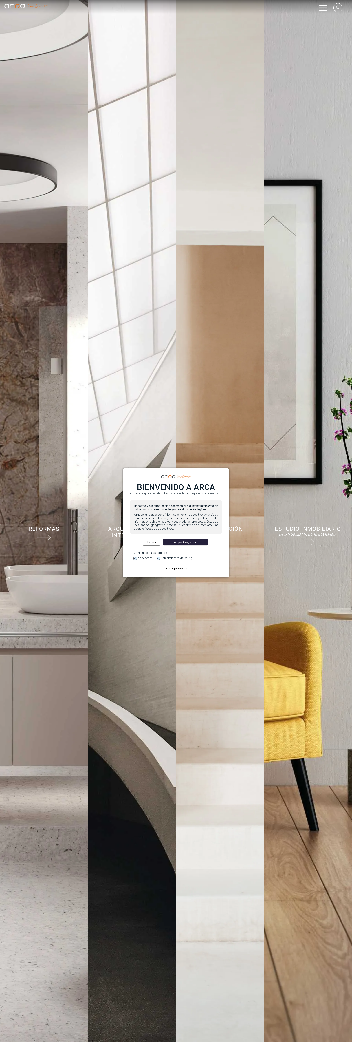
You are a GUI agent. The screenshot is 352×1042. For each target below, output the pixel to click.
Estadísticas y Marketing (176, 558)
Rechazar (151, 542)
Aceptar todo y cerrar (185, 542)
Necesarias (145, 558)
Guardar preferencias (176, 568)
